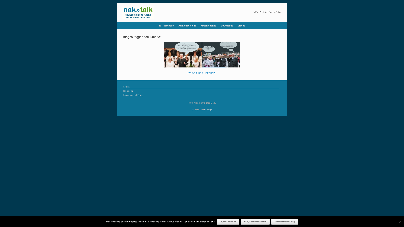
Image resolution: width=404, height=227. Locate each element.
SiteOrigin (208, 109)
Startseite (168, 25)
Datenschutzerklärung (133, 94)
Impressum (128, 90)
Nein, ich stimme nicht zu (255, 221)
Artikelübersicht (187, 25)
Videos (241, 25)
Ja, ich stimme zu (228, 221)
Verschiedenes (208, 25)
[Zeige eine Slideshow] (202, 73)
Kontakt (126, 86)
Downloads (227, 25)
